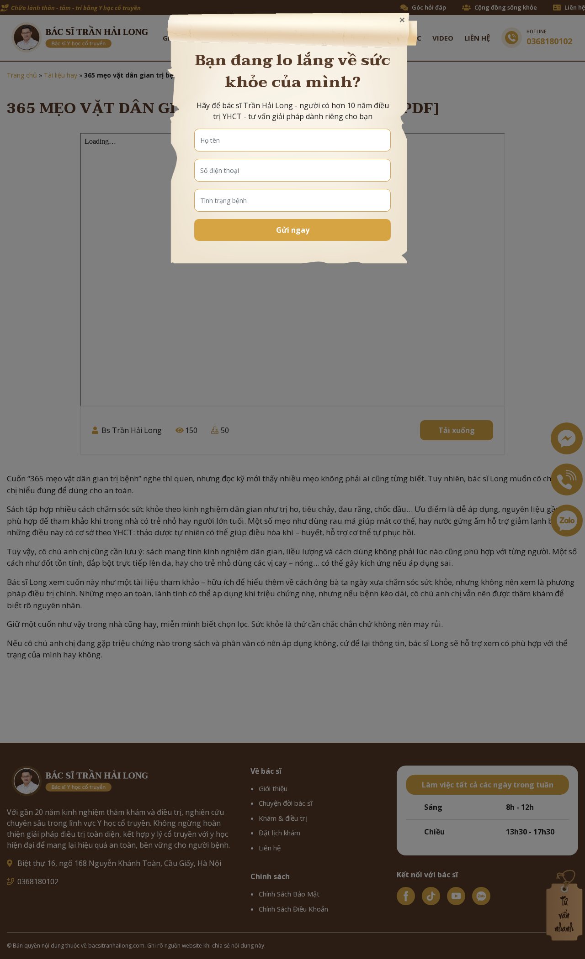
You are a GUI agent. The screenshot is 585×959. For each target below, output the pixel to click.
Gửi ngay (292, 230)
